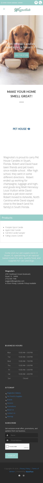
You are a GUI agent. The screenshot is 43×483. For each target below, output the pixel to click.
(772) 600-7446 (10, 279)
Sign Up (11, 456)
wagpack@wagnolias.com (14, 281)
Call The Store (21, 55)
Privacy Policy (25, 468)
